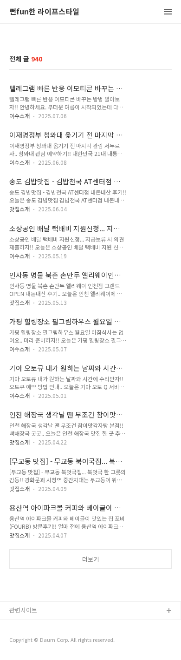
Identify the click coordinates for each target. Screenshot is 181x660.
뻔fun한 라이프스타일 (44, 12)
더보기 (90, 559)
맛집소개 (19, 209)
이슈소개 (19, 116)
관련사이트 (23, 610)
